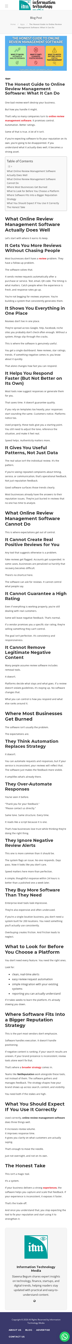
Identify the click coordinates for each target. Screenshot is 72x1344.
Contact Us (17, 1336)
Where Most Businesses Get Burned (27, 187)
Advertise (43, 1330)
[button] (65, 1337)
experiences (50, 1187)
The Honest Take (16, 207)
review (42, 258)
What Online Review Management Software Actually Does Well (31, 173)
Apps (22, 24)
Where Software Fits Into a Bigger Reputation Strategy (32, 197)
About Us (15, 1330)
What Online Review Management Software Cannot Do (31, 181)
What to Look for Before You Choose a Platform (33, 191)
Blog (28, 1330)
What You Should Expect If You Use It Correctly (33, 203)
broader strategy (31, 1067)
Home (13, 24)
